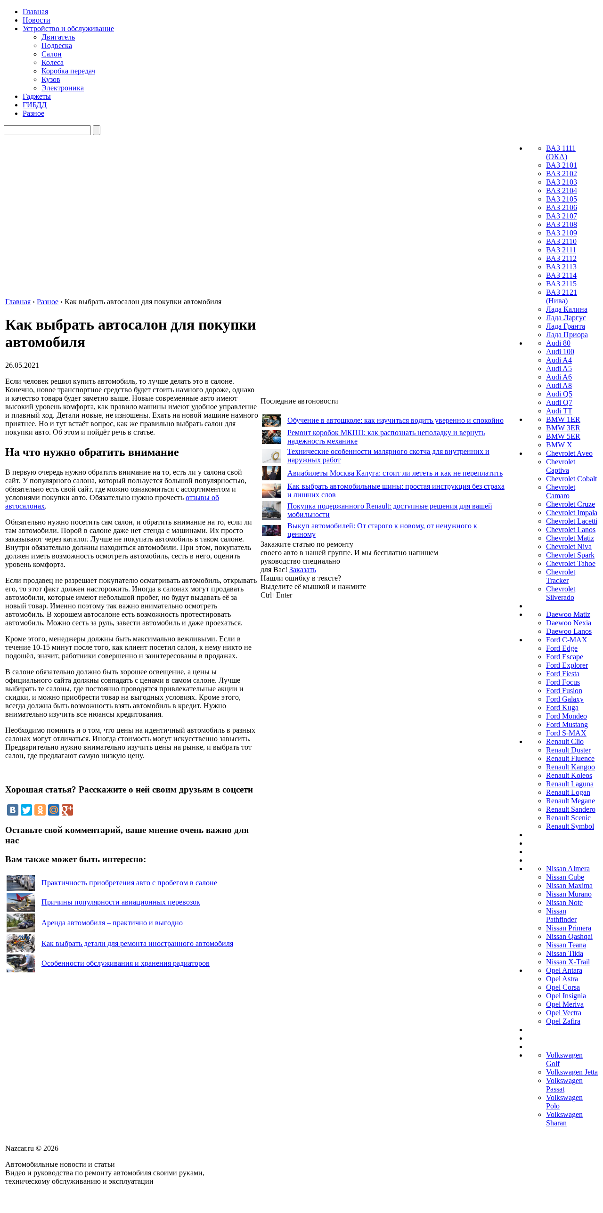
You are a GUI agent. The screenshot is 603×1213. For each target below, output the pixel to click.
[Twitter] (26, 810)
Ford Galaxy (565, 699)
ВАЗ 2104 (561, 190)
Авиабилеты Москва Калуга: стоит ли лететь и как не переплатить (395, 473)
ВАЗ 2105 (561, 199)
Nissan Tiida (564, 953)
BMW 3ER (563, 428)
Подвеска (56, 45)
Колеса (52, 62)
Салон (51, 54)
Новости (36, 20)
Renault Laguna (570, 784)
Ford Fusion (564, 691)
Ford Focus (563, 682)
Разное (33, 113)
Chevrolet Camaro (560, 491)
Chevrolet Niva (569, 546)
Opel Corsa (563, 987)
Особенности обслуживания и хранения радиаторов (125, 963)
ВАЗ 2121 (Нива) (561, 296)
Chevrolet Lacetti (571, 521)
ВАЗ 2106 (561, 207)
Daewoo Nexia (568, 623)
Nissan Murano (569, 894)
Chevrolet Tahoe (570, 563)
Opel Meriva (565, 1004)
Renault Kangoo (570, 767)
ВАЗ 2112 (561, 258)
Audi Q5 (559, 394)
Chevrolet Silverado (560, 593)
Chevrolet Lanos (570, 530)
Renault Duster (568, 750)
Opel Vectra (563, 1013)
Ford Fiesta (562, 674)
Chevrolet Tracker (560, 576)
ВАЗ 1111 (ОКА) (561, 152)
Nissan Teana (566, 945)
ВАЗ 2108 (561, 224)
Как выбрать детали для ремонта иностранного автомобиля (137, 943)
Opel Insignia (566, 996)
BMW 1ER (563, 419)
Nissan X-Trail (568, 962)
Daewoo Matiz (568, 614)
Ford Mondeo (566, 716)
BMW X (559, 445)
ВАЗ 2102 (561, 174)
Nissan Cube (565, 877)
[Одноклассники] (40, 810)
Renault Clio (565, 741)
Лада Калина (566, 309)
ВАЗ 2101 (561, 165)
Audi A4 (559, 360)
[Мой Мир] (53, 810)
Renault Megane (570, 801)
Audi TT (559, 411)
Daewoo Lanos (569, 631)
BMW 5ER (563, 436)
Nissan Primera (568, 928)
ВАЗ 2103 (561, 182)
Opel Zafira (563, 1021)
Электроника (62, 88)
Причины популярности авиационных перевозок (120, 902)
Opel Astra (562, 979)
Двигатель (58, 37)
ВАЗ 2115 (561, 284)
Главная (35, 12)
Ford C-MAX (566, 640)
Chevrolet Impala (571, 513)
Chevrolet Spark (570, 555)
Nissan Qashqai (569, 936)
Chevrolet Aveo (569, 453)
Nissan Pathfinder (561, 915)
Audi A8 (559, 385)
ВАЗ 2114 (561, 275)
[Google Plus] (67, 810)
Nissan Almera (568, 869)
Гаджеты (37, 96)
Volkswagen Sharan (564, 1118)
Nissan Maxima (569, 885)
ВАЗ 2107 (561, 216)
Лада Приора (567, 335)
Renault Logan (568, 792)
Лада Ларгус (566, 318)
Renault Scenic (568, 818)
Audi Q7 (559, 402)
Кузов (50, 79)
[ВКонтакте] (12, 810)
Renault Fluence (570, 758)
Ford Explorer (567, 665)
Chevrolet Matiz (570, 538)
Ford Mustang (567, 724)
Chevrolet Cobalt (571, 479)
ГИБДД (35, 105)
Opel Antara (564, 970)
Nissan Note (564, 902)
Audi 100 (560, 352)
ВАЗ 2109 (561, 233)
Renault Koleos (569, 775)
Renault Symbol (570, 826)
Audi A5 (559, 368)
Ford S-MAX (566, 733)
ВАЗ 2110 (561, 241)
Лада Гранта (565, 326)
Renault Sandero (570, 809)
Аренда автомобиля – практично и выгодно (112, 923)
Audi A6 (559, 377)
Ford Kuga (562, 708)
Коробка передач (68, 71)
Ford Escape (564, 657)
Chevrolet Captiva (560, 466)
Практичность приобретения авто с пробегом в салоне (129, 883)
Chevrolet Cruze (570, 504)
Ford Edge (562, 648)
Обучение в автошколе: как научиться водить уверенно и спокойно (395, 420)
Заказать (302, 570)
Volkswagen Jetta (572, 1072)
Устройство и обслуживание (68, 28)
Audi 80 (558, 343)
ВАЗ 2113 (561, 267)
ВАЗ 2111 (561, 250)
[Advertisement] (331, 740)
